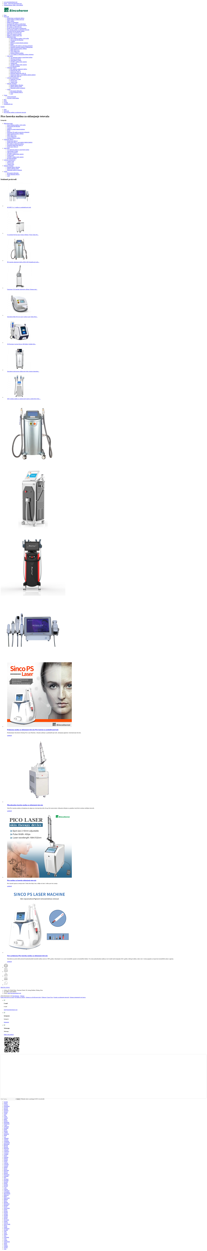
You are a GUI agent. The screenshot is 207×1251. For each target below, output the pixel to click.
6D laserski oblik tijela (16, 91)
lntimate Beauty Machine (16, 85)
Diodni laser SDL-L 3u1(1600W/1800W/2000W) (23, 75)
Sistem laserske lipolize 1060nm (18, 48)
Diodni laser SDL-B (15, 72)
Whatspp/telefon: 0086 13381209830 (13, 5)
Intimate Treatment (12, 83)
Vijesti (5, 95)
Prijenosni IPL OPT (15, 70)
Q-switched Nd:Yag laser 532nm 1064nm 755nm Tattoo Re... (23, 234)
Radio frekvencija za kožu (7, 997)
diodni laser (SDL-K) (15, 76)
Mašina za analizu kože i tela (14, 35)
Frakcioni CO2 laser (15, 79)
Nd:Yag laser (13, 80)
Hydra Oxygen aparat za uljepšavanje (16, 28)
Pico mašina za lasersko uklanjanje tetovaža (21, 880)
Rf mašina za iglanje (20, 997)
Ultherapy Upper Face (47, 997)
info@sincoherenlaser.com (10, 1009)
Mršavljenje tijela (11, 37)
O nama (6, 102)
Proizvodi (6, 16)
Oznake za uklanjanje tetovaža (61, 997)
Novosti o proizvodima (13, 98)
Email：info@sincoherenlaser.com (13, 3)
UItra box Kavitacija (15, 59)
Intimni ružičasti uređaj (16, 86)
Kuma (12, 44)
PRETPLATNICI (5, 987)
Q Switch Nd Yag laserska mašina (15, 31)
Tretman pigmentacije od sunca (77, 997)
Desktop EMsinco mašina (16, 53)
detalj (10, 735)
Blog (5, 99)
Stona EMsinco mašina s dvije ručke (19, 38)
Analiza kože (13, 63)
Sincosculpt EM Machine (16, 40)
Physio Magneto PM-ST (16, 92)
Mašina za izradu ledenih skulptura (19, 43)
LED (11, 93)
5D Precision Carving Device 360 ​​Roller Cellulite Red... (21, 344)
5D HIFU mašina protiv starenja (18, 61)
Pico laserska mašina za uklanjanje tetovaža (18, 29)
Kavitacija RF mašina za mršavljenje (16, 24)
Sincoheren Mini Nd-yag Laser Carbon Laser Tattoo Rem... (22, 316)
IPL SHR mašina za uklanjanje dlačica (17, 25)
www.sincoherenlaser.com (10, 2)
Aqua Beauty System (15, 60)
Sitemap (22, 996)
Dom (5, 15)
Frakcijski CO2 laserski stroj (14, 32)
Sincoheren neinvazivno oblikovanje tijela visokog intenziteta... (23, 371)
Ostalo (8, 89)
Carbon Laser (13, 82)
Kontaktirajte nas (8, 104)
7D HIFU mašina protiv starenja (18, 64)
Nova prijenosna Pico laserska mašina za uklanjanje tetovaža (27, 956)
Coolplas (12, 41)
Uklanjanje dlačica (12, 67)
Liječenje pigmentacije (13, 77)
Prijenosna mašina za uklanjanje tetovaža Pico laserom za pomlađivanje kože (32, 730)
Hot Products (15, 996)
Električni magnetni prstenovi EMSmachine (21, 47)
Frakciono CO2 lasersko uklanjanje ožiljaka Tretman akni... (22, 289)
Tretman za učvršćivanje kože (33, 997)
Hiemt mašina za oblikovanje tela (15, 19)
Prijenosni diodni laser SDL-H (18, 73)
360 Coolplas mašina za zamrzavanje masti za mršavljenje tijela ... (24, 398)
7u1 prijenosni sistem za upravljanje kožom (21, 57)
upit (8, 735)
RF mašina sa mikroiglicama (14, 27)
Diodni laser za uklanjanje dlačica (15, 18)
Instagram (6, 1022)
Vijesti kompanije (11, 96)
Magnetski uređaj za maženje (17, 88)
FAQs (5, 101)
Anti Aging (10, 56)
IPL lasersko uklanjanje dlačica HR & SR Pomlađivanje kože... (23, 262)
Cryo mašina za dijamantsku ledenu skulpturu (22, 54)
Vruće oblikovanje (15, 51)
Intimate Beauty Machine (13, 167)
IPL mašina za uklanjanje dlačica (18, 69)
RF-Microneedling (15, 66)
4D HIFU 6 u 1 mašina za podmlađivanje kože (19, 207)
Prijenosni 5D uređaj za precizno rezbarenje (21, 45)
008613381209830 (9, 1034)
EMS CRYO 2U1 (15, 50)
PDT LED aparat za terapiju (14, 34)
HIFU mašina (10, 21)
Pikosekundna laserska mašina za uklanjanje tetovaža (25, 805)
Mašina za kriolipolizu (12, 22)
